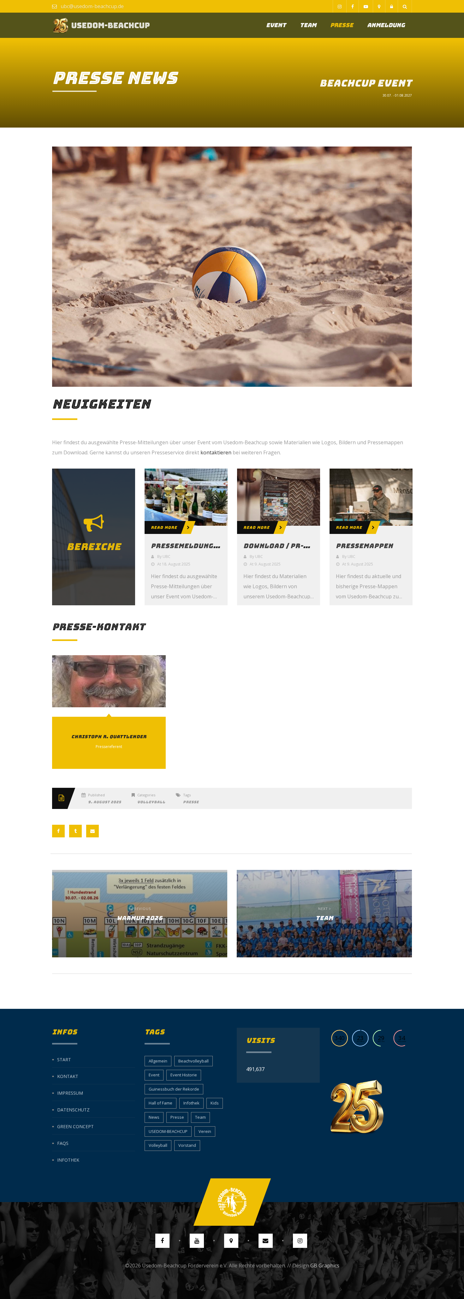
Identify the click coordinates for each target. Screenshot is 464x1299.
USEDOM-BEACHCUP (168, 1131)
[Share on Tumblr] (75, 831)
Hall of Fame (160, 1103)
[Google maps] (379, 6)
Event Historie (183, 1075)
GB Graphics (324, 1265)
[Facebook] (352, 6)
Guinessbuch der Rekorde (174, 1089)
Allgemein (158, 1061)
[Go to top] (232, 1202)
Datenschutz (73, 1109)
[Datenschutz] (391, 6)
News (154, 1117)
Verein (205, 1131)
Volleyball (151, 802)
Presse (341, 25)
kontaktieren (215, 452)
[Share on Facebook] (58, 831)
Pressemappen (364, 546)
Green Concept (75, 1126)
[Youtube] (366, 6)
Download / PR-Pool (283, 546)
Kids (215, 1103)
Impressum (70, 1093)
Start (64, 1059)
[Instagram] (339, 6)
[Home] (101, 25)
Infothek (68, 1160)
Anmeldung (386, 25)
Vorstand (187, 1145)
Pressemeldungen (187, 546)
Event (276, 25)
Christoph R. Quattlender (109, 681)
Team (308, 25)
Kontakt (67, 1076)
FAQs (62, 1143)
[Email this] (92, 831)
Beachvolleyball (193, 1061)
